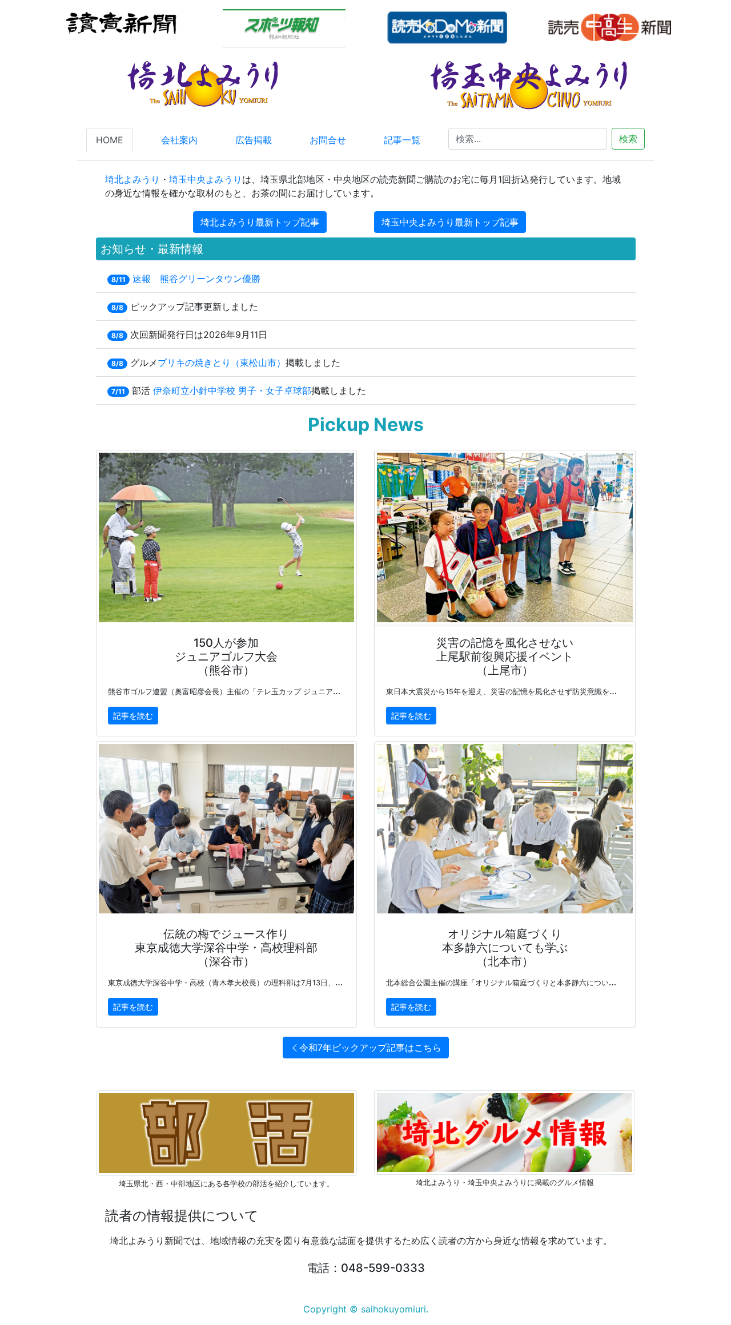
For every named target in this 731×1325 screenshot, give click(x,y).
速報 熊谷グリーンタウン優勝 (196, 278)
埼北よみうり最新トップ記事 (259, 222)
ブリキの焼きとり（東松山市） (222, 362)
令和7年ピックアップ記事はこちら (370, 1047)
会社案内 (179, 140)
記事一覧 (402, 140)
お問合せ (328, 140)
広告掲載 (253, 140)
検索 (628, 138)
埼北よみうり (132, 179)
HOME (109, 140)
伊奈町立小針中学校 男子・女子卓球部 (232, 390)
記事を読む (133, 715)
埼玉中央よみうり (205, 179)
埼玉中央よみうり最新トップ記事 (450, 222)
